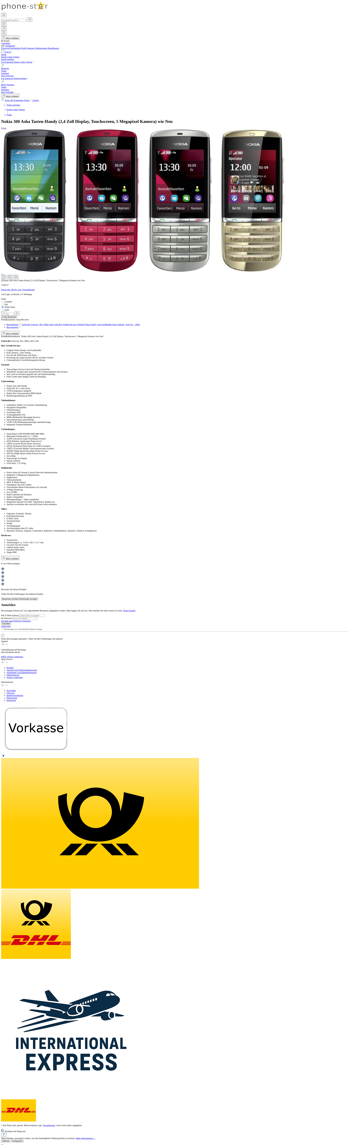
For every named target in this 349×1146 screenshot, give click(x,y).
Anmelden (5, 43)
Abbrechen (6, 626)
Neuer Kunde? (129, 610)
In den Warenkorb (9, 317)
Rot (6, 304)
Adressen (30, 48)
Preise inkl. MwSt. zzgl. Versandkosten (18, 290)
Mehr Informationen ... (85, 1138)
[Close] (2, 274)
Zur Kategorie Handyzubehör (14, 78)
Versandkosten (49, 1125)
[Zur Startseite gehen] (24, 11)
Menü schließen (12, 38)
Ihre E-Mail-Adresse (10, 615)
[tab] (73, 324)
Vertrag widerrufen (15, 677)
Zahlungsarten (41, 48)
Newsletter (11, 690)
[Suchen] (29, 19)
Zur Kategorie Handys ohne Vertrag (17, 62)
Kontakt (10, 668)
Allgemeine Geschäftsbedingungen (22, 672)
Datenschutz (12, 698)
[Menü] (4, 15)
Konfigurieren (17, 1141)
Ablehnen (6, 1141)
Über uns (10, 693)
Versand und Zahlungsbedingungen (22, 670)
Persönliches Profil (18, 48)
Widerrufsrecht (13, 675)
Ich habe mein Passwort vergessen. (16, 621)
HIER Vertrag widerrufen (12, 657)
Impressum (11, 700)
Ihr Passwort (6, 618)
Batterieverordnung (15, 695)
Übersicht (5, 48)
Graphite (8, 302)
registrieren (10, 46)
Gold (6, 310)
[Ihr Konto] (4, 33)
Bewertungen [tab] (13, 327)
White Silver (9, 307)
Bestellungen (53, 48)
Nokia (3, 128)
